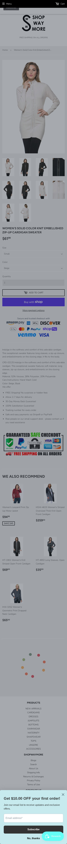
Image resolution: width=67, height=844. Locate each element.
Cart (62, 3)
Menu (9, 3)
